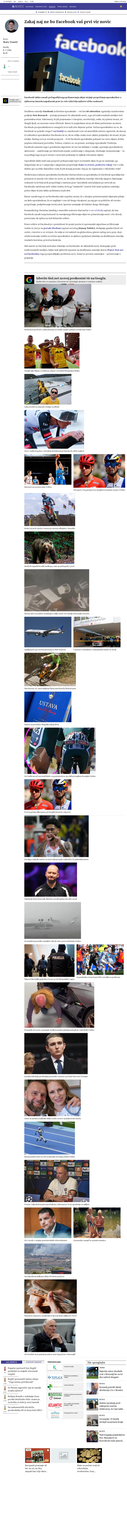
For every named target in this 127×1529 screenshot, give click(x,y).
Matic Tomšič (10, 42)
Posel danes (62, 6)
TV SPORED (7, 1)
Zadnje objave (34, 1362)
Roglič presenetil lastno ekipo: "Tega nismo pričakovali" (23, 1380)
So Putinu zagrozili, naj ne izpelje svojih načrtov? (24, 1389)
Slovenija (29, 6)
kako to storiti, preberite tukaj (95, 165)
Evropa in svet (41, 6)
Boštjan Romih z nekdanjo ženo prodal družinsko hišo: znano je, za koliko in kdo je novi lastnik (24, 1399)
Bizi (15, 1)
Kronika (72, 6)
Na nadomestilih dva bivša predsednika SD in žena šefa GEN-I (25, 1408)
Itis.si (26, 1)
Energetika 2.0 (42, 12)
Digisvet (52, 6)
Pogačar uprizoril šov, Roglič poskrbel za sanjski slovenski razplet (23, 1371)
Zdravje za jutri (72, 12)
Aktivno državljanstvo (57, 12)
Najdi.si (20, 1)
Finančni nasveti (85, 12)
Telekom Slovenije (120, 1)
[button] (4, 6)
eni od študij (97, 210)
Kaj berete (11, 1362)
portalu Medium (52, 228)
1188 (31, 1)
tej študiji (58, 131)
